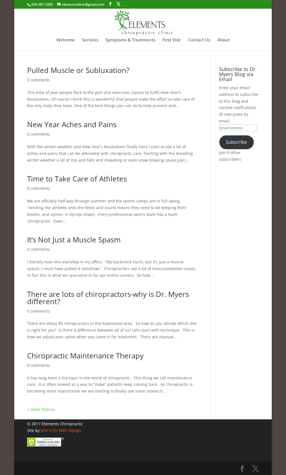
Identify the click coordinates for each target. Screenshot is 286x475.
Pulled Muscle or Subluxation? (78, 70)
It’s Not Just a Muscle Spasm (74, 240)
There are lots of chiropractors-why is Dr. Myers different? (108, 297)
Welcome (65, 40)
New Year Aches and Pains (71, 124)
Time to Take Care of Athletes (77, 179)
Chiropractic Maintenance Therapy (85, 356)
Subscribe (236, 142)
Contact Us (199, 40)
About (223, 40)
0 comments (38, 79)
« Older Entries (41, 409)
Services (90, 40)
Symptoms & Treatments (130, 40)
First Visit (172, 40)
